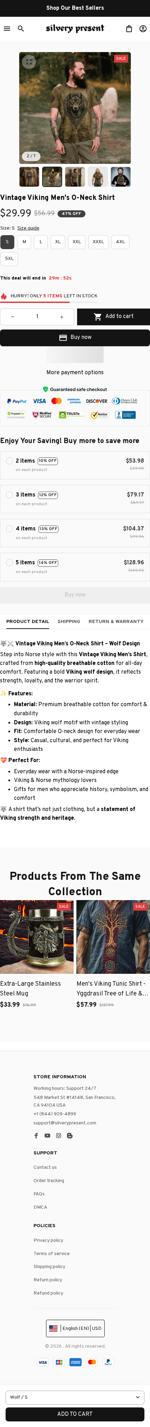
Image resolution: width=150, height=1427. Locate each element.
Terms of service (51, 1254)
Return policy (47, 1280)
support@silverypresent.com (64, 1123)
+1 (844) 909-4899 (54, 1114)
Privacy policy (48, 1241)
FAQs (39, 1194)
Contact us (45, 1168)
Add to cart (75, 1414)
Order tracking (48, 1181)
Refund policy (48, 1293)
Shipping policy (49, 1267)
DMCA (40, 1207)
